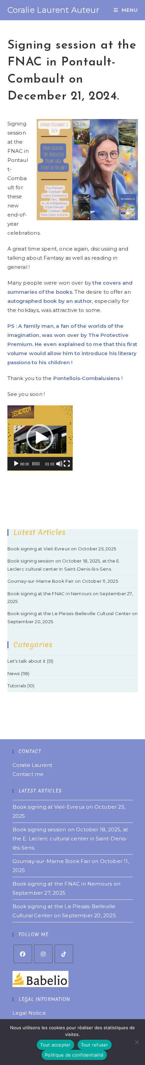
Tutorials (16, 685)
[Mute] (59, 463)
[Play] (16, 463)
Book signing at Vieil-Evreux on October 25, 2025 (61, 548)
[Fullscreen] (66, 463)
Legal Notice (29, 1013)
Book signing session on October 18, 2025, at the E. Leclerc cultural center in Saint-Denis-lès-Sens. (70, 838)
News (13, 673)
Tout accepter (55, 1044)
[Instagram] (43, 954)
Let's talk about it (26, 661)
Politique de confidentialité (74, 1055)
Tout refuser (94, 1044)
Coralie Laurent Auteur (53, 10)
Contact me (28, 774)
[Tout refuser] (136, 1042)
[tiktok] (64, 954)
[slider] (36, 463)
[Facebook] (22, 954)
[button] (39, 437)
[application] (40, 438)
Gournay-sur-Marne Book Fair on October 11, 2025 (62, 581)
